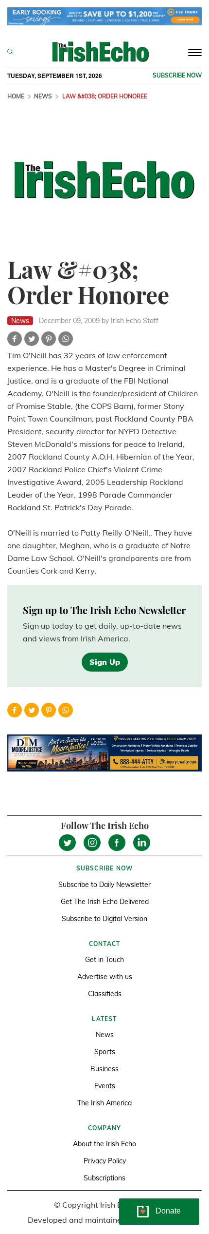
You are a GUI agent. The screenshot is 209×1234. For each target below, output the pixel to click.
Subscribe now (177, 75)
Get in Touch (104, 959)
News (43, 96)
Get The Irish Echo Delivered (105, 901)
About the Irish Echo (104, 1143)
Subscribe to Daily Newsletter (104, 884)
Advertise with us (104, 976)
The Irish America (104, 1103)
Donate (168, 1211)
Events (104, 1085)
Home (15, 96)
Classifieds (105, 993)
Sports (104, 1051)
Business (104, 1068)
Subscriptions (104, 1178)
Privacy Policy (105, 1161)
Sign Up (104, 662)
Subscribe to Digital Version (104, 918)
